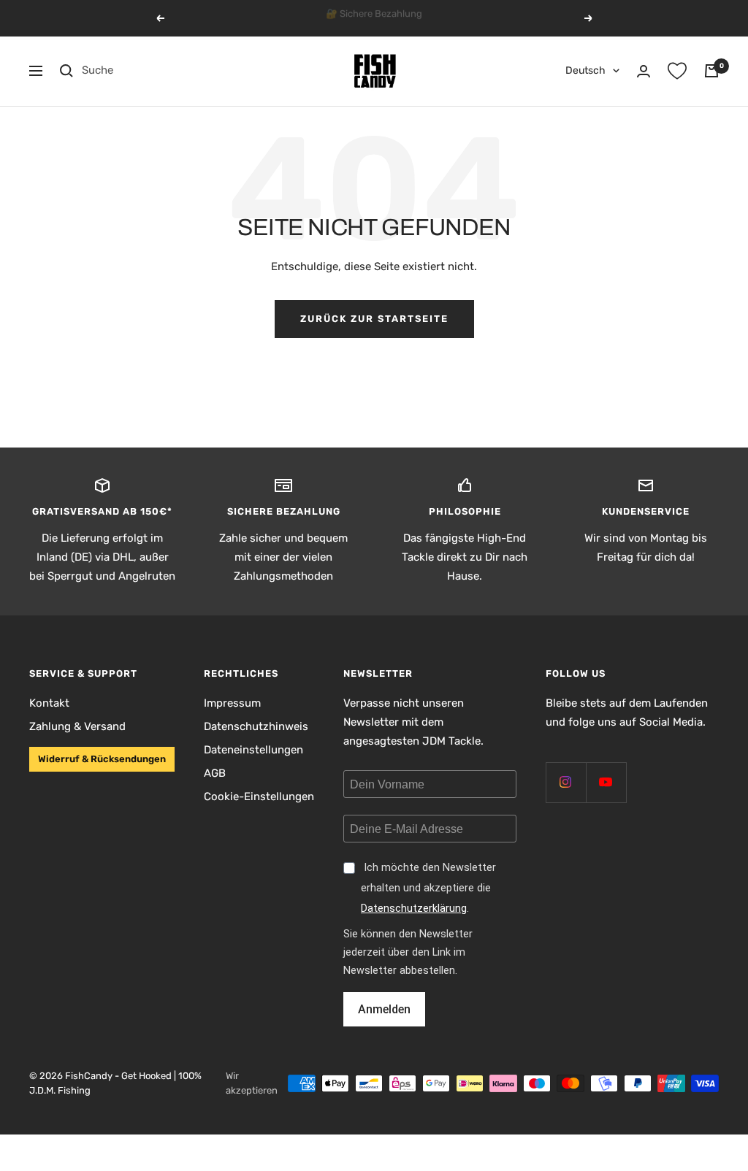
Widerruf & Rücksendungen (102, 758)
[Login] (643, 71)
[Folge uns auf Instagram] (566, 782)
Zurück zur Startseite (374, 318)
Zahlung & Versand (77, 726)
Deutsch (585, 70)
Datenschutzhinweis (256, 726)
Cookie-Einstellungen (259, 796)
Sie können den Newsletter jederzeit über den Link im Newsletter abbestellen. (408, 952)
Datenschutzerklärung (414, 908)
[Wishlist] (677, 70)
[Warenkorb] (711, 70)
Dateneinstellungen (253, 749)
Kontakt (49, 703)
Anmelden (384, 1009)
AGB (215, 773)
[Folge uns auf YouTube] (606, 782)
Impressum (232, 703)
